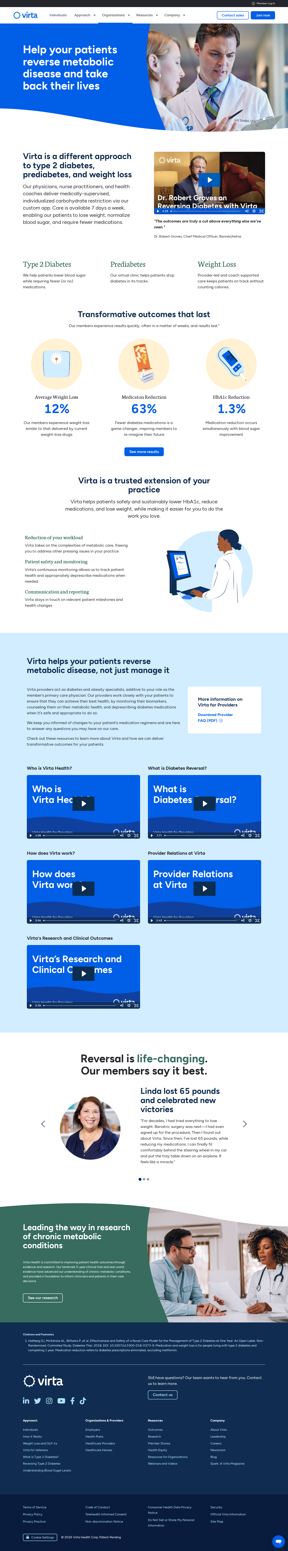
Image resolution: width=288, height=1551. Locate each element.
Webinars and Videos (162, 1463)
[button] (84, 15)
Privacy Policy (32, 1514)
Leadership (218, 1436)
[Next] (245, 1129)
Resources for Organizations (167, 1457)
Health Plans (94, 1436)
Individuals (30, 1430)
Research (154, 1436)
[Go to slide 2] (144, 1179)
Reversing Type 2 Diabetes (41, 1463)
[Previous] (43, 1129)
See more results (144, 451)
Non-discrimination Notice (104, 1521)
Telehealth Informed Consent (106, 1514)
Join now (263, 15)
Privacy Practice (34, 1521)
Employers (92, 1430)
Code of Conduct (97, 1507)
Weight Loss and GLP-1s (40, 1443)
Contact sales (233, 15)
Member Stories (159, 1443)
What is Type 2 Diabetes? (41, 1457)
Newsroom (218, 1450)
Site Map (216, 1521)
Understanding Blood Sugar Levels (47, 1470)
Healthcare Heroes (98, 1450)
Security (216, 1507)
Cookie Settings (40, 1537)
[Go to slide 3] (148, 1179)
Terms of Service (34, 1507)
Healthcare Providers (100, 1443)
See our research (43, 1297)
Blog (213, 1457)
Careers (215, 1443)
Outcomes (155, 1430)
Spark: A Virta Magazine (227, 1463)
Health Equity (157, 1450)
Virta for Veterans (35, 1450)
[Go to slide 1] (140, 1179)
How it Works (32, 1436)
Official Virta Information (228, 1514)
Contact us (163, 1394)
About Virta (218, 1430)
